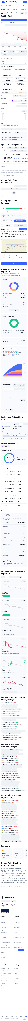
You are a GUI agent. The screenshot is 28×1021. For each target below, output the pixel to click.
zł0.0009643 (14, 790)
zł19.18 (9, 822)
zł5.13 (8, 802)
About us (16, 920)
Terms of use (17, 922)
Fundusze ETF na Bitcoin (7, 935)
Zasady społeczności (19, 937)
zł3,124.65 (9, 809)
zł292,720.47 (10, 800)
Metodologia (17, 945)
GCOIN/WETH (16, 158)
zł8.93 (12, 841)
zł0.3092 (10, 830)
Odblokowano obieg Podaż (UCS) (10, 343)
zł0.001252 (11, 788)
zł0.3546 (13, 749)
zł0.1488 (12, 766)
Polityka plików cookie (19, 935)
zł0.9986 (10, 758)
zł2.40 (9, 811)
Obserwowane (4, 955)
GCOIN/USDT (16, 161)
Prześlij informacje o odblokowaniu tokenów (13, 137)
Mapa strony (4, 959)
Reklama (3, 922)
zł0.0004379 (10, 760)
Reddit (15, 980)
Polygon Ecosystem (6, 125)
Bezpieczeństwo (18, 947)
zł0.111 (9, 817)
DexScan (3, 940)
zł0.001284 (12, 764)
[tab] (17, 52)
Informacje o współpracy (10, 175)
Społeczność (17, 970)
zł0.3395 (8, 813)
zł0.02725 (9, 769)
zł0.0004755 (11, 777)
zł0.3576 (9, 779)
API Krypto (3, 937)
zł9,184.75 (9, 804)
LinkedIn (16, 983)
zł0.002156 (10, 771)
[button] (14, 406)
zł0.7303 (10, 824)
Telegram (16, 973)
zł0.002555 (10, 773)
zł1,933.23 (10, 819)
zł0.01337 (10, 786)
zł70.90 (10, 756)
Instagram (16, 975)
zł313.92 (10, 815)
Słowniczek (4, 985)
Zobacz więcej (24, 205)
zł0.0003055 (10, 762)
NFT (2, 950)
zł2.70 (8, 828)
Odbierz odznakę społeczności (10, 139)
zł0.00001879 (11, 836)
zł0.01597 (11, 834)
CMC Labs (3, 925)
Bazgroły (3, 957)
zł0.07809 (10, 784)
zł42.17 (10, 826)
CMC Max (3, 927)
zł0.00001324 (10, 832)
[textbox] (15, 217)
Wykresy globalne (5, 947)
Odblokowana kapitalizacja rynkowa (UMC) (8, 340)
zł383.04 (9, 807)
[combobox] (14, 54)
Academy (3, 920)
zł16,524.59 (11, 839)
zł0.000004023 (13, 754)
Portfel (2, 952)
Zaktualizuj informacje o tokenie (10, 134)
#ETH (2, 231)
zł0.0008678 (11, 775)
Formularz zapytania (6, 973)
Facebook (16, 978)
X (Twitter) (16, 968)
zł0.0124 (11, 781)
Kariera (15, 950)
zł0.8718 (10, 751)
